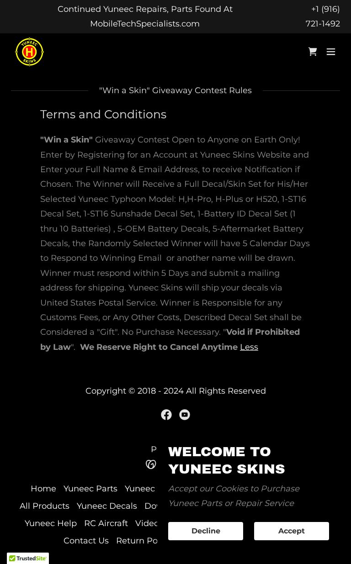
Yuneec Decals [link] (107, 506)
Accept (291, 531)
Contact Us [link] (86, 541)
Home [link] (43, 489)
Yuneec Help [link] (51, 523)
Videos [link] (149, 523)
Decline (205, 531)
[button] (331, 51)
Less (249, 347)
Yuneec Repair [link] (154, 489)
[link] (29, 52)
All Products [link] (44, 506)
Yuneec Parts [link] (90, 489)
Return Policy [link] (143, 541)
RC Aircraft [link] (106, 523)
